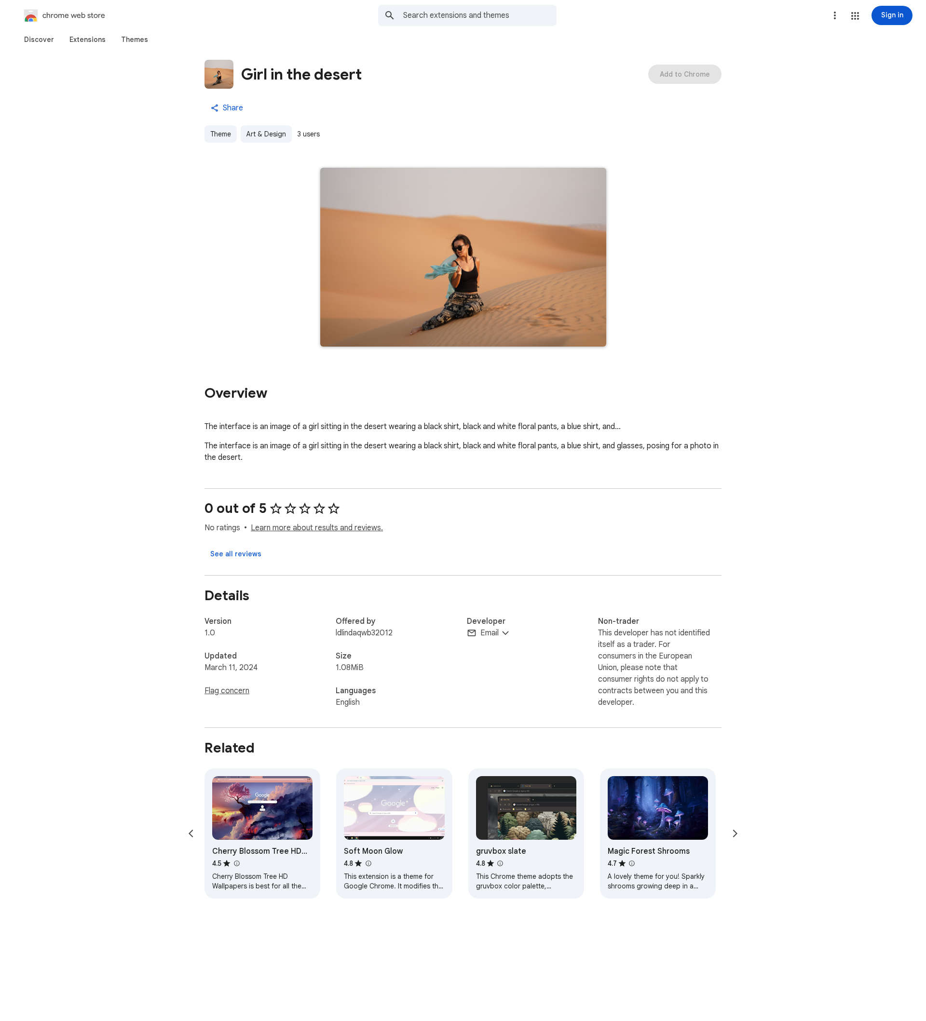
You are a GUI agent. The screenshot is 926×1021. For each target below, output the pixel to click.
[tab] (39, 39)
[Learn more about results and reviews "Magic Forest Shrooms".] (631, 863)
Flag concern (226, 691)
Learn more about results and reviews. (317, 528)
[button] (855, 16)
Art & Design (266, 134)
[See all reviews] (235, 553)
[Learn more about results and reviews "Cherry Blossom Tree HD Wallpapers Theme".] (236, 863)
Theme (220, 134)
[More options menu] (834, 15)
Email (489, 633)
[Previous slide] (191, 833)
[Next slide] (735, 833)
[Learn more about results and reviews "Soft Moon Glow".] (368, 863)
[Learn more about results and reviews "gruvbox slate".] (500, 863)
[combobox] (480, 15)
